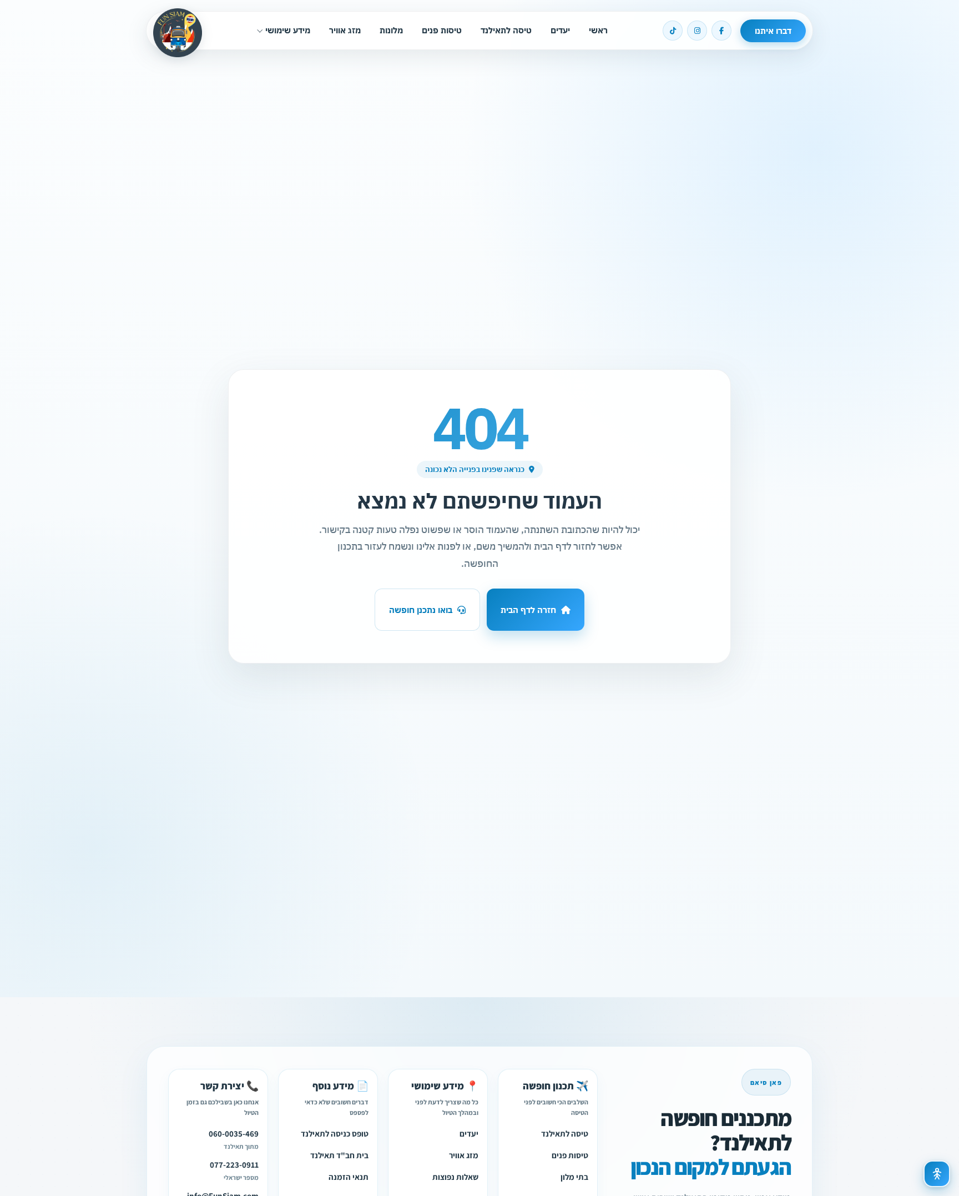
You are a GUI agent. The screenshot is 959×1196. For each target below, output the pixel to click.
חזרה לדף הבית (528, 610)
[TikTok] (673, 31)
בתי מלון (574, 1176)
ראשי (598, 30)
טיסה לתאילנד (506, 30)
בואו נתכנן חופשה (420, 610)
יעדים (560, 30)
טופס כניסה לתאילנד (335, 1133)
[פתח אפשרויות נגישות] (936, 1173)
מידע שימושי (287, 30)
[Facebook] (721, 31)
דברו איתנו (773, 31)
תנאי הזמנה (349, 1176)
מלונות (391, 30)
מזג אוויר (345, 30)
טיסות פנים (442, 30)
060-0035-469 (234, 1133)
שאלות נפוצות (455, 1176)
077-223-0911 (234, 1164)
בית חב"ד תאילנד (339, 1154)
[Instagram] (697, 31)
